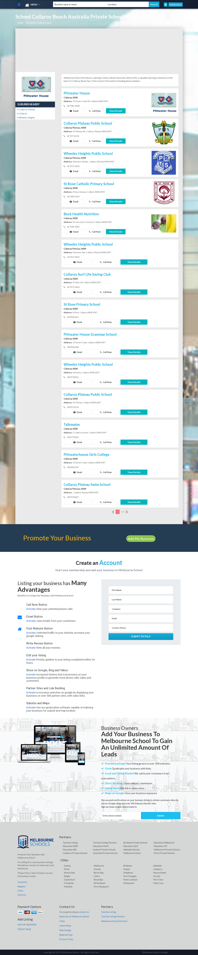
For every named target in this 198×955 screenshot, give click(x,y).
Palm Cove (158, 883)
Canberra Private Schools (75, 853)
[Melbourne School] (31, 5)
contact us (84, 912)
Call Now (96, 111)
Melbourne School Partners (114, 921)
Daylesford (69, 879)
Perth (66, 869)
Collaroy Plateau (26, 109)
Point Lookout (130, 879)
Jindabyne (128, 872)
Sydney (67, 865)
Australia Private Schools (105, 853)
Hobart (126, 869)
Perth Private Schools (164, 853)
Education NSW (70, 846)
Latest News (65, 925)
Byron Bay (99, 872)
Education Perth (101, 846)
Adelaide (157, 865)
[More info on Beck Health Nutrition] (163, 223)
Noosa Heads (159, 872)
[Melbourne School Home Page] (165, 4)
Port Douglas (130, 876)
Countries (22, 882)
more (123, 512)
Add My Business (141, 538)
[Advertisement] (99, 50)
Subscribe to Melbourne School (74, 916)
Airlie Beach (99, 883)
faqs (70, 934)
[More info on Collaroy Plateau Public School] (163, 132)
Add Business (175, 4)
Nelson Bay (69, 872)
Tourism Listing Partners (105, 842)
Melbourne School (132, 853)
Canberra (157, 869)
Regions (22, 886)
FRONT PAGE (24, 929)
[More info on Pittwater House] (163, 102)
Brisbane (127, 865)
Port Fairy (158, 879)
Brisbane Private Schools (135, 842)
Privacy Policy (66, 939)
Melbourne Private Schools (167, 849)
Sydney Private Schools (104, 849)
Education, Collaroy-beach (38, 22)
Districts (22, 894)
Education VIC (160, 846)
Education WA (69, 849)
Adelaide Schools (131, 849)
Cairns (97, 876)
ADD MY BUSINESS (27, 924)
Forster (156, 876)
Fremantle (69, 883)
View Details (115, 111)
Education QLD (130, 846)
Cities (20, 890)
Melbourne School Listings (155, 952)
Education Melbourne (164, 842)
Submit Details (140, 636)
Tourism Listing (70, 842)
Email (75, 111)
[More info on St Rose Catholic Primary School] (163, 192)
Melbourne (99, 865)
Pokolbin (68, 886)
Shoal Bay (98, 879)
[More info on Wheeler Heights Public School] (163, 162)
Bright (67, 876)
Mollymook (128, 883)
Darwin (97, 869)
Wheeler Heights (26, 117)
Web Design (65, 930)
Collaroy (22, 113)
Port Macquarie (101, 886)
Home (20, 22)
